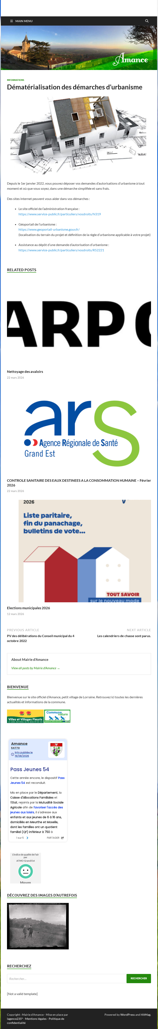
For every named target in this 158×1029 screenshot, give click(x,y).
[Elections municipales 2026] (79, 552)
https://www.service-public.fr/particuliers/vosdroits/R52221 (61, 250)
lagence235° (15, 1018)
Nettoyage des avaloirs (25, 371)
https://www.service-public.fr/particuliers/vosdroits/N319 (60, 214)
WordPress (127, 1014)
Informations (15, 80)
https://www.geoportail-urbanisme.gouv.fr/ (49, 229)
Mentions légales (35, 1018)
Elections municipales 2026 (28, 608)
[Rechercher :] (79, 978)
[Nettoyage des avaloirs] (79, 323)
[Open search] (147, 21)
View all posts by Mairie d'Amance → (35, 668)
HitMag (145, 1014)
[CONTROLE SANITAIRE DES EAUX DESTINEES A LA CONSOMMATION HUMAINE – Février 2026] (79, 432)
